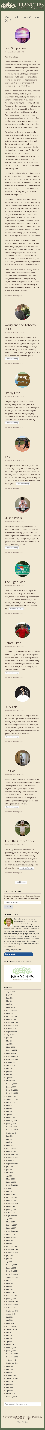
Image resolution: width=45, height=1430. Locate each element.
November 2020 (12, 1157)
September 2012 (12, 1311)
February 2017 (11, 1225)
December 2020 (12, 1154)
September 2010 (12, 1363)
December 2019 (12, 1185)
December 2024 (12, 1022)
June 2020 (9, 1170)
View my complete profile (13, 950)
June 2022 (9, 1108)
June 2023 (9, 1071)
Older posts (21, 882)
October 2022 (11, 1096)
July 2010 (9, 1366)
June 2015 (9, 1243)
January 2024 (11, 1053)
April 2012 (9, 1320)
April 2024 (9, 1044)
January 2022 (11, 1124)
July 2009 (9, 1381)
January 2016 (11, 1237)
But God (10, 771)
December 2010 (12, 1354)
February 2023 (11, 1084)
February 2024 (11, 1050)
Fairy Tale (11, 707)
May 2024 (9, 1041)
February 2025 (11, 1016)
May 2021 (9, 1139)
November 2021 (12, 1130)
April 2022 (9, 1114)
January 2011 (11, 1351)
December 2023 (12, 1056)
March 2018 (10, 1206)
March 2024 (10, 1047)
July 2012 (9, 1317)
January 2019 (11, 1200)
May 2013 (9, 1289)
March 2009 (10, 1394)
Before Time (13, 643)
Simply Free (12, 393)
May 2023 (9, 1074)
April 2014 (9, 1262)
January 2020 (11, 1182)
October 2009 (11, 1375)
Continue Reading (12, 359)
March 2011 (10, 1344)
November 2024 (12, 1025)
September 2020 (12, 1164)
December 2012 (12, 1302)
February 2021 (11, 1148)
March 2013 (10, 1292)
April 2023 (9, 1078)
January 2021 (11, 1151)
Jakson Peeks (13, 518)
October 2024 (11, 1029)
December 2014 (12, 1249)
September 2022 (12, 1099)
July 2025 (9, 1013)
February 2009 (11, 1397)
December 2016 (12, 1231)
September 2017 (12, 1216)
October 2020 (11, 1160)
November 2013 (12, 1274)
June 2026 (9, 998)
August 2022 (10, 1102)
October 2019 (11, 1188)
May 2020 (9, 1173)
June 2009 (9, 1384)
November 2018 (12, 1203)
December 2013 (12, 1271)
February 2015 (11, 1246)
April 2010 (9, 1372)
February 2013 (11, 1295)
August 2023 (10, 1065)
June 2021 (9, 1136)
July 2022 (9, 1105)
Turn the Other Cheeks (20, 841)
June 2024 (9, 1038)
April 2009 (9, 1391)
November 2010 (12, 1357)
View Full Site (23, 1422)
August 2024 (10, 1035)
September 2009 (12, 1378)
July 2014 (9, 1256)
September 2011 (12, 1329)
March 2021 (10, 1145)
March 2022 (10, 1117)
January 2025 (11, 1019)
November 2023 (12, 1059)
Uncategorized (18, 296)
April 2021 (9, 1142)
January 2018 (11, 1209)
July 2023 (9, 1068)
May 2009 (9, 1387)
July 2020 (9, 1167)
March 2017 (10, 1222)
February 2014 (11, 1265)
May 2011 (9, 1338)
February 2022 (11, 1121)
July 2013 (9, 1283)
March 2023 (10, 1081)
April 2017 (9, 1219)
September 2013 (12, 1277)
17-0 (8, 457)
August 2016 (10, 1234)
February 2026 (11, 1010)
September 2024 (12, 1032)
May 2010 (9, 1369)
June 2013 (9, 1286)
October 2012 (11, 1308)
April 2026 (9, 1004)
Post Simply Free (16, 48)
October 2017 (11, 1213)
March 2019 (10, 1194)
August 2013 (10, 1280)
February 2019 (11, 1197)
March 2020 (10, 1179)
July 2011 (9, 1335)
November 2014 (12, 1252)
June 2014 (9, 1259)
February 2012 (11, 1326)
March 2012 (10, 1323)
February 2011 (11, 1348)
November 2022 (12, 1093)
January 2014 (11, 1268)
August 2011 (10, 1332)
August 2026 (10, 992)
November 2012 (12, 1305)
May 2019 (9, 1191)
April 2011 (9, 1341)
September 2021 (12, 1133)
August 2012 (10, 1314)
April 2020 (9, 1176)
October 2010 (11, 1360)
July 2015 (9, 1240)
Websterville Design (22, 1418)
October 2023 (11, 1062)
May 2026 (9, 1001)
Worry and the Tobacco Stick (20, 327)
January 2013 (11, 1299)
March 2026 (10, 1007)
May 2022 (9, 1111)
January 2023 (11, 1087)
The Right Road (15, 582)
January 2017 (11, 1228)
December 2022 (12, 1090)
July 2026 (9, 995)
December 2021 (12, 1127)
